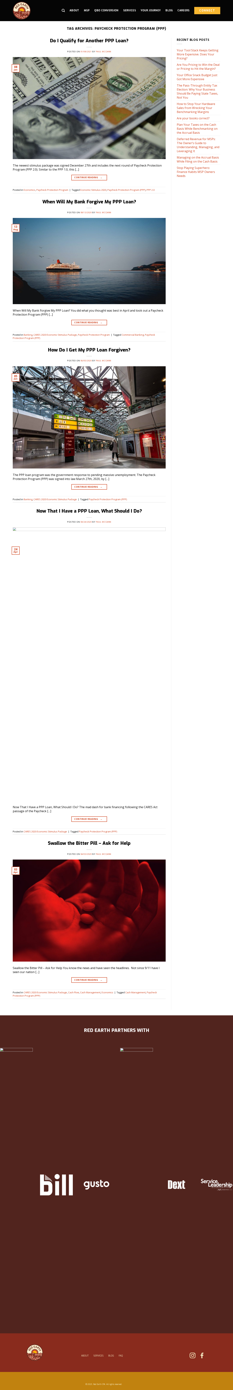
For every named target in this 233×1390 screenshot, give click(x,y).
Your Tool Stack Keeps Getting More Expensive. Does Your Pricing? (197, 54)
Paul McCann (103, 51)
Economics (29, 190)
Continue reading (88, 177)
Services (129, 10)
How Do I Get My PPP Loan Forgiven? (89, 350)
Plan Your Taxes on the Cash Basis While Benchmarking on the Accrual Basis (197, 129)
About (74, 10)
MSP (87, 10)
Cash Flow (73, 992)
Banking (28, 334)
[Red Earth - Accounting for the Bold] (30, 10)
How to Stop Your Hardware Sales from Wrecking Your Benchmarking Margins (196, 108)
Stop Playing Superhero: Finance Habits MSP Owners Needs (196, 172)
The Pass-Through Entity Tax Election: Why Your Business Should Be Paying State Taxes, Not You (197, 91)
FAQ (121, 1355)
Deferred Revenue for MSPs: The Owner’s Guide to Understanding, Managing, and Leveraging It (198, 145)
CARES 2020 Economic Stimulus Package (55, 334)
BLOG (111, 1355)
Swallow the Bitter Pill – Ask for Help (89, 843)
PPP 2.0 (151, 190)
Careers (183, 10)
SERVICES (98, 1355)
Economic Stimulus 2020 (93, 190)
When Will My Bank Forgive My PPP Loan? (89, 202)
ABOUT (85, 1355)
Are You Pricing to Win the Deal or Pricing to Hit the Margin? (198, 67)
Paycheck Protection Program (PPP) (126, 190)
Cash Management (90, 992)
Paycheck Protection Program (52, 190)
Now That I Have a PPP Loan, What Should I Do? (89, 511)
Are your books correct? (193, 118)
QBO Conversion (106, 10)
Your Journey (151, 10)
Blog (169, 10)
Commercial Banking (133, 334)
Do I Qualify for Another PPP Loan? (89, 41)
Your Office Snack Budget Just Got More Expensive (197, 77)
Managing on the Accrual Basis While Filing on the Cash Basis (198, 159)
